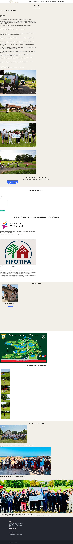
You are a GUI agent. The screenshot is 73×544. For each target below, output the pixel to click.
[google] (13, 528)
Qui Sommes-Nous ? (36, 1)
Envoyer (2, 210)
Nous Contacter (61, 1)
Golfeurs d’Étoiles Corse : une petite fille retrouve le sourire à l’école (13, 476)
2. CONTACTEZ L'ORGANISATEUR (12, 182)
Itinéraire (10, 306)
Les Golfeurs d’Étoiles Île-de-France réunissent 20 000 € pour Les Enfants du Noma (16, 514)
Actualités (42, 1)
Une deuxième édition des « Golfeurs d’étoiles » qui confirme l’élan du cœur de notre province (18, 443)
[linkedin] (15, 528)
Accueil (30, 1)
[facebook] (10, 528)
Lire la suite (1, 446)
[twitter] (11, 528)
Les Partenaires (48, 1)
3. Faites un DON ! (12, 183)
